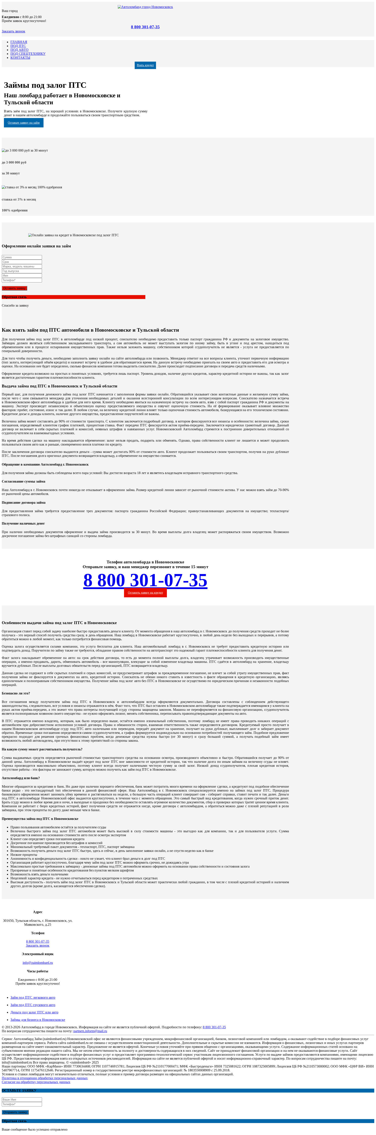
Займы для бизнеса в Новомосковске (37, 1020)
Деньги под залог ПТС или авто (34, 1012)
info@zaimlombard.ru (38, 962)
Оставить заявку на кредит (145, 592)
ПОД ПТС (18, 46)
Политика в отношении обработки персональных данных (45, 1078)
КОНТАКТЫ (20, 57)
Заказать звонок (13, 31)
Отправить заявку (15, 1112)
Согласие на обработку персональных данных (36, 1082)
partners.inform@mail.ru (90, 1031)
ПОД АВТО (19, 50)
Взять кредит (145, 65)
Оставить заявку (14, 288)
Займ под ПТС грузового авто (32, 1005)
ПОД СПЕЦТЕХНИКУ (27, 54)
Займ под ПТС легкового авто (32, 997)
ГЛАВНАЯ (18, 42)
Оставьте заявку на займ (24, 122)
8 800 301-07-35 (145, 27)
